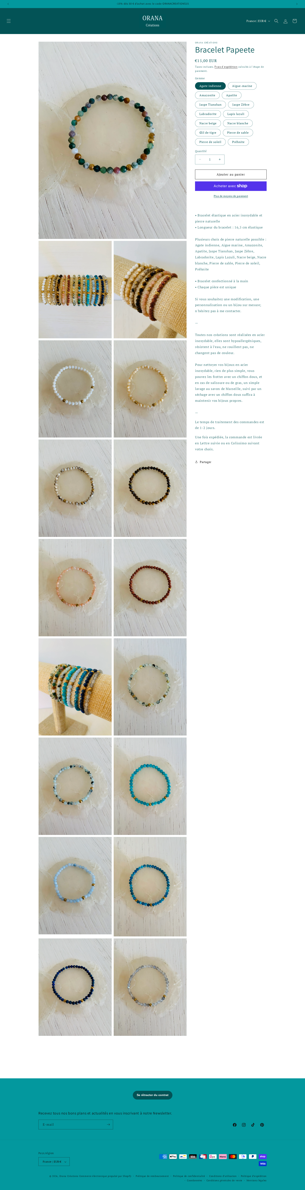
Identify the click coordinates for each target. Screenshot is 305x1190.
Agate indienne (210, 86)
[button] (8, 21)
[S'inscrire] (108, 1124)
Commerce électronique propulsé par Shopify (105, 1176)
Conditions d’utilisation (223, 1176)
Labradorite (208, 114)
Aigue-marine (242, 86)
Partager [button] (205, 462)
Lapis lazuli (235, 114)
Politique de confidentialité (189, 1176)
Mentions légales (256, 1180)
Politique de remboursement (152, 1176)
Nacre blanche (237, 123)
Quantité (201, 151)
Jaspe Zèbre (241, 104)
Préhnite (238, 142)
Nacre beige (208, 123)
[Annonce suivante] (296, 4)
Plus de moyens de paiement (231, 195)
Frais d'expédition (226, 66)
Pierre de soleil (210, 142)
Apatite (231, 95)
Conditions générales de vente (224, 1180)
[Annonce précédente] (8, 4)
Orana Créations (69, 1176)
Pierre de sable (238, 132)
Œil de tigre (207, 132)
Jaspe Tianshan (210, 104)
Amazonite (207, 95)
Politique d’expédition (254, 1176)
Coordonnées (194, 1180)
